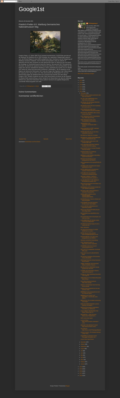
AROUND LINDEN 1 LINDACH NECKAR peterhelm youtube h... (89, 177)
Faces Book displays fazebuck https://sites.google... (88, 282)
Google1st (31, 9)
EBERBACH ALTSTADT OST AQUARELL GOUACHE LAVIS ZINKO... (89, 297)
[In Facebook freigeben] (48, 86)
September (84, 346)
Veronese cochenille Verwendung (89, 240)
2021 (81, 91)
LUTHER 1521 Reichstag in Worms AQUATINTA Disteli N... (90, 271)
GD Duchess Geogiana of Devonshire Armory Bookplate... (90, 257)
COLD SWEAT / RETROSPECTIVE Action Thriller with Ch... (89, 311)
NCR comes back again (87, 318)
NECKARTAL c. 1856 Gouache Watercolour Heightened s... (88, 315)
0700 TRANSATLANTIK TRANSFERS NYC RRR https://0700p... (90, 117)
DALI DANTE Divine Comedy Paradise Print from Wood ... (90, 149)
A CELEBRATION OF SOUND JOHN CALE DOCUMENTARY (90, 221)
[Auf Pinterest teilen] (50, 86)
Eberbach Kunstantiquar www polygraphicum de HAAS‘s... (88, 159)
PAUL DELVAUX (85, 227)
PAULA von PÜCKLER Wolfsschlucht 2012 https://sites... (90, 210)
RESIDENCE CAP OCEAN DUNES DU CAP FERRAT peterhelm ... (90, 187)
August (83, 348)
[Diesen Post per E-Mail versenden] (43, 86)
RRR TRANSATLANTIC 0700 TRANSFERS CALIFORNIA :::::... (89, 120)
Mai (82, 355)
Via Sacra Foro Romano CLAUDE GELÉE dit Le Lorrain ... (89, 230)
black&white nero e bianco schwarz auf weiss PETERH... (90, 199)
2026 (81, 80)
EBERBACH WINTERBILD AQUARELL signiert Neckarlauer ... (90, 156)
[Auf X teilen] (46, 86)
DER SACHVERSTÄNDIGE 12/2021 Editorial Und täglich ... (90, 304)
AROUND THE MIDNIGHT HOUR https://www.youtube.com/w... (89, 325)
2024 (81, 84)
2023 (81, 87)
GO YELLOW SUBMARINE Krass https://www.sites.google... (89, 99)
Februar (83, 361)
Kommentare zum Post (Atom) (32, 141)
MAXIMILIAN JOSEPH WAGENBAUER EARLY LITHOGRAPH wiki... (90, 138)
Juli (82, 350)
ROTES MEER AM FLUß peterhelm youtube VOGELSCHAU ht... (89, 170)
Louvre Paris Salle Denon (87, 339)
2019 (81, 369)
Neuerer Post (22, 139)
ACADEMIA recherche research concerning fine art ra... (89, 246)
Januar (83, 364)
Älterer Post (69, 139)
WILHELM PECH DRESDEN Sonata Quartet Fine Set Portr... (90, 267)
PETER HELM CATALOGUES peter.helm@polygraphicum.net (89, 233)
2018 (81, 371)
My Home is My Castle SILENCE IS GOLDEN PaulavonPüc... (89, 191)
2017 (81, 373)
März (82, 359)
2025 (81, 82)
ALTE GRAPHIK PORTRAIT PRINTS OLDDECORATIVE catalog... (90, 145)
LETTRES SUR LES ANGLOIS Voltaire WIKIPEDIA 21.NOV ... (90, 166)
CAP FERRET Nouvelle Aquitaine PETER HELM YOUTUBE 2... (89, 203)
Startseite (46, 139)
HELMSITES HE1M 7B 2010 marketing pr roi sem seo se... (90, 106)
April (82, 357)
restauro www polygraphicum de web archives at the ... (90, 289)
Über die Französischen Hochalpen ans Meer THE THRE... (91, 184)
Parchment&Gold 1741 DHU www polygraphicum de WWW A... (89, 237)
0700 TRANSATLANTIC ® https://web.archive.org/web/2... (89, 243)
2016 (81, 375)
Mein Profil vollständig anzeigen (86, 73)
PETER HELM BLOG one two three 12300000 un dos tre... (89, 132)
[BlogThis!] (44, 86)
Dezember (83, 93)
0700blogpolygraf (93, 23)
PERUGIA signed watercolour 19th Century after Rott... (89, 142)
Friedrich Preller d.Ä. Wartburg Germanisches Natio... (88, 152)
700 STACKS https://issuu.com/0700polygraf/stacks (91, 329)
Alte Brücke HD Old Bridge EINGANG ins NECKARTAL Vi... (90, 103)
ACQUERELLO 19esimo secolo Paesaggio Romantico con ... (89, 336)
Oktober (83, 344)
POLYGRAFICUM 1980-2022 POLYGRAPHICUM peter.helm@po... (91, 110)
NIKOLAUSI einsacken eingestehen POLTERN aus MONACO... (90, 308)
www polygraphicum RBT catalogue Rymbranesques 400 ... (90, 129)
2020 (81, 366)
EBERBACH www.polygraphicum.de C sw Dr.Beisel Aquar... (90, 292)
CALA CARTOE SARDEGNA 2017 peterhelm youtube (89, 207)
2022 (81, 89)
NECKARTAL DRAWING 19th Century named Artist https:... (90, 113)
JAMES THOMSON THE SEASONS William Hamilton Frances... (90, 264)
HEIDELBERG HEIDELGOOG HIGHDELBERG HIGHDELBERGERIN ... (88, 196)
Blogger (68, 386)
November (83, 342)
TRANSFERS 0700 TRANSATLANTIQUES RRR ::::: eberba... (89, 125)
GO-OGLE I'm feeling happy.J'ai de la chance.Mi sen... (90, 224)
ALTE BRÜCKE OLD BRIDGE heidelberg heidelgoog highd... (89, 173)
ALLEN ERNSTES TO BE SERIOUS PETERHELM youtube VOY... (90, 180)
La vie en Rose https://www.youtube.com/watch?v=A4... (90, 322)
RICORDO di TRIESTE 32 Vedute (89, 135)
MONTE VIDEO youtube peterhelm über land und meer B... (91, 95)
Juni (82, 353)
